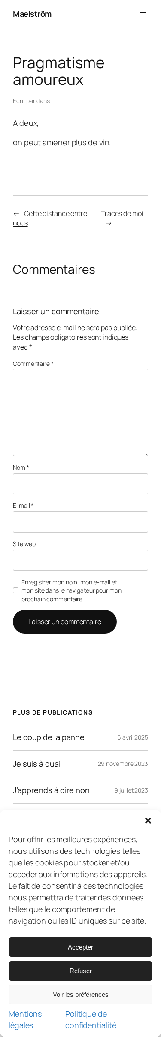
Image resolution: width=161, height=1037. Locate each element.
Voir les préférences (81, 994)
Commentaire (33, 363)
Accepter (80, 947)
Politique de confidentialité (90, 1019)
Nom (21, 467)
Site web (24, 544)
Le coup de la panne (49, 737)
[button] (148, 820)
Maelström (32, 14)
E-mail (23, 505)
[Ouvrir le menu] (143, 14)
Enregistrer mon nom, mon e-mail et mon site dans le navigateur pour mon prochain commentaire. (71, 590)
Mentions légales (25, 1019)
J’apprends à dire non (51, 790)
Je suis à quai (37, 763)
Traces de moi (122, 213)
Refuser (81, 971)
